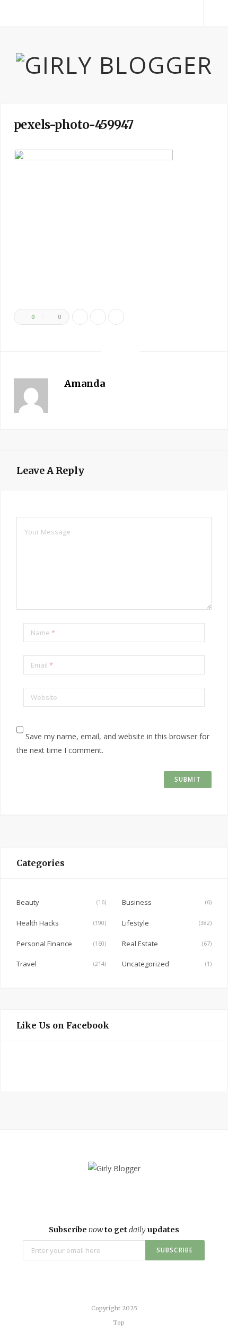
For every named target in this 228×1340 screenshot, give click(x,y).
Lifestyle (135, 923)
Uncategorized (145, 964)
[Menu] (12, 13)
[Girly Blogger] (114, 64)
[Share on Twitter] (98, 317)
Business (137, 902)
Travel (26, 964)
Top (118, 1322)
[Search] (216, 13)
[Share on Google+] (116, 317)
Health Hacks (37, 923)
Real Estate (140, 943)
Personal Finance (44, 943)
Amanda (84, 383)
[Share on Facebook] (80, 317)
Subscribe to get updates (114, 1229)
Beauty (27, 902)
